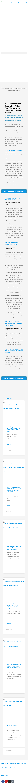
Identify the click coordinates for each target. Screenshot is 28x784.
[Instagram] (9, 781)
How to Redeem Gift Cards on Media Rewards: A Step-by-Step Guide (14, 548)
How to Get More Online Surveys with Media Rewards (13, 725)
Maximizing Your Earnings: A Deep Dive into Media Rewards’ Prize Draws (14, 429)
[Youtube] (6, 781)
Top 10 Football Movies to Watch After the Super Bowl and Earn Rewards (14, 666)
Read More (9, 444)
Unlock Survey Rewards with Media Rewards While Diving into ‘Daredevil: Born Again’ (14, 489)
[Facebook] (3, 781)
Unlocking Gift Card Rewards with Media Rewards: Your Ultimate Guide (13, 606)
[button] (14, 53)
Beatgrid (4, 775)
